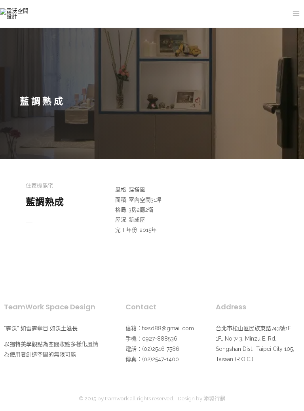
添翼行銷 (214, 398)
